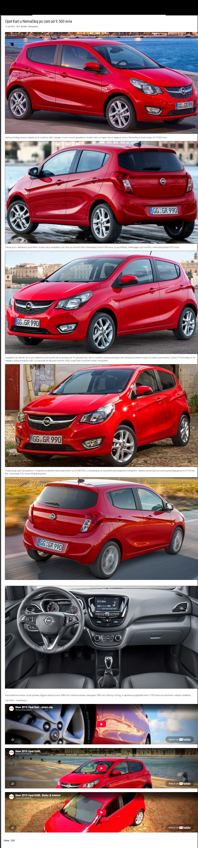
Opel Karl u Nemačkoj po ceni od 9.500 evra (38, 21)
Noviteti (24, 26)
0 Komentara (33, 26)
